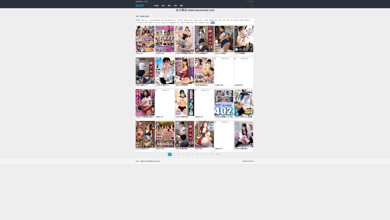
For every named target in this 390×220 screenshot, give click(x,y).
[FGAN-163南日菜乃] (184, 102)
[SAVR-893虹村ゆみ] (204, 71)
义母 (223, 20)
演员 (169, 5)
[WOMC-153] (204, 102)
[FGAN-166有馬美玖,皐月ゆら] (184, 39)
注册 (247, 1)
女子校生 (180, 20)
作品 (163, 5)
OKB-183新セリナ (142, 85)
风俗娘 (211, 20)
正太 (178, 22)
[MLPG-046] (204, 134)
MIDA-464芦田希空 (182, 85)
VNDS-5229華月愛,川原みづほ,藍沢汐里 (145, 117)
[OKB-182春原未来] (184, 134)
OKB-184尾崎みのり (202, 53)
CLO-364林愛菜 (240, 53)
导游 (196, 22)
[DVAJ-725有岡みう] (224, 39)
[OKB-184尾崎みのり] (204, 39)
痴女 (142, 20)
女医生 (201, 20)
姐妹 (146, 22)
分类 (175, 5)
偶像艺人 (248, 20)
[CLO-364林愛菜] (243, 39)
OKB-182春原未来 (181, 148)
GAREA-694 (239, 85)
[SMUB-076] (224, 134)
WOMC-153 (199, 117)
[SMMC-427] (164, 102)
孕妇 (227, 20)
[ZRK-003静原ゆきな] (145, 134)
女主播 (163, 22)
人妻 (162, 20)
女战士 (207, 22)
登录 (252, 1)
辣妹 (219, 20)
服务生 (151, 22)
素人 (146, 20)
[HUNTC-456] (164, 39)
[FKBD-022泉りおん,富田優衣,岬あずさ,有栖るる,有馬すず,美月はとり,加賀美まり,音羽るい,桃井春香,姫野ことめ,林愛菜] (243, 102)
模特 (192, 22)
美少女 (174, 20)
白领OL (236, 20)
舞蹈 (169, 20)
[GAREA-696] (224, 71)
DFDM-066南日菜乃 (241, 148)
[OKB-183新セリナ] (145, 71)
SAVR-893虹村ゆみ (201, 85)
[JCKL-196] (145, 39)
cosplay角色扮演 (154, 20)
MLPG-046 (198, 148)
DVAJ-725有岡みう (221, 53)
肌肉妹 (188, 22)
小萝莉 (206, 20)
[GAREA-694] (243, 71)
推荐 (181, 5)
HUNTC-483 (160, 148)
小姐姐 (195, 20)
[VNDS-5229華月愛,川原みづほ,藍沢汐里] (145, 102)
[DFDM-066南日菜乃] (243, 134)
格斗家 (182, 22)
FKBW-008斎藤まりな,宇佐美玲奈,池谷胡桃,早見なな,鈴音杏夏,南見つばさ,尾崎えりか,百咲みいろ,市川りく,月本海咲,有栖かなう (224, 117)
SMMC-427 (159, 117)
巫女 (167, 22)
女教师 (242, 20)
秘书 (215, 20)
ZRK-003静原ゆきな (142, 148)
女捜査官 (201, 22)
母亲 (231, 20)
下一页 (218, 154)
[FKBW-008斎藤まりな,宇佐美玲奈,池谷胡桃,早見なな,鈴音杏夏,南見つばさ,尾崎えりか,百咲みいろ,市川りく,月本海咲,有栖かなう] (224, 102)
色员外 (140, 5)
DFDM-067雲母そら (162, 85)
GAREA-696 (219, 85)
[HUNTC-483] (164, 134)
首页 (156, 5)
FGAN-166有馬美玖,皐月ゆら (184, 53)
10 (211, 154)
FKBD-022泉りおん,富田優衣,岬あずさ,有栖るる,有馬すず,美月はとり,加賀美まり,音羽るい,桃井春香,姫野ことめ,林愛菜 (243, 117)
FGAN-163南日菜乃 (182, 117)
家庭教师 (173, 22)
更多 (212, 23)
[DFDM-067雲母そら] (164, 71)
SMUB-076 (218, 148)
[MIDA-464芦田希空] (184, 71)
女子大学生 (140, 22)
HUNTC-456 (160, 53)
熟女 (191, 20)
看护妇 (186, 20)
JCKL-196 (139, 53)
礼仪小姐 (157, 22)
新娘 (166, 20)
